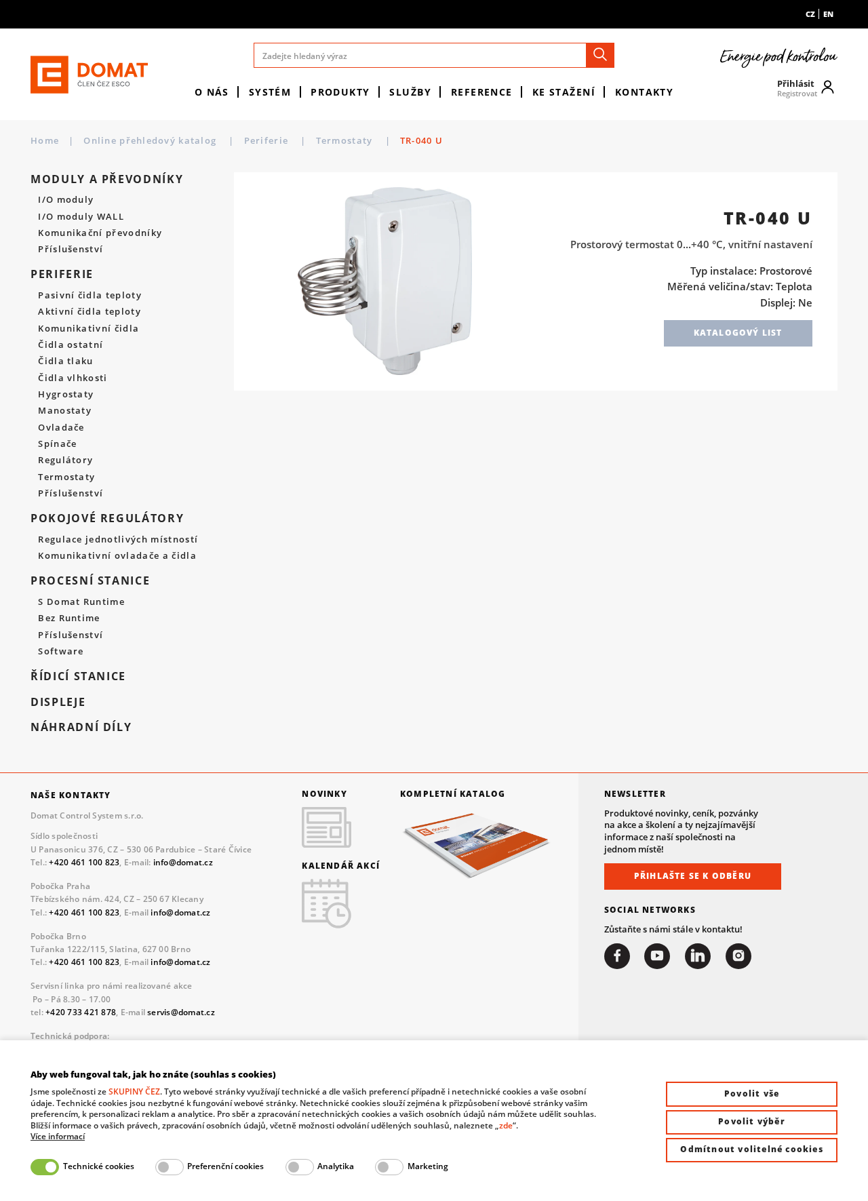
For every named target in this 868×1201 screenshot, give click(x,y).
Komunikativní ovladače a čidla (117, 556)
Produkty (340, 91)
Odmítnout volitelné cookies (751, 1149)
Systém (270, 91)
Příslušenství (70, 249)
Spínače (57, 444)
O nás (212, 91)
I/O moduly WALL (81, 217)
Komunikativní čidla (88, 328)
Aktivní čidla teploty (89, 312)
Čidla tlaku (66, 361)
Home (45, 140)
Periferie (268, 140)
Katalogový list (738, 332)
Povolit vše (751, 1093)
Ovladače (61, 427)
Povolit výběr (751, 1121)
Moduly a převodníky (107, 179)
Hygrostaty (66, 394)
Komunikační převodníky (100, 233)
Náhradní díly (81, 727)
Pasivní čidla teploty (90, 295)
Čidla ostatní (70, 345)
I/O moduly (66, 200)
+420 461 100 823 (84, 862)
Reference (482, 91)
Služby (410, 91)
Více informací (58, 1136)
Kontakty (644, 91)
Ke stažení (563, 91)
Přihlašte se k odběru (692, 876)
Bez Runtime (69, 618)
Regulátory (65, 460)
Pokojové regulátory (107, 518)
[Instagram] (738, 956)
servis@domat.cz (181, 1012)
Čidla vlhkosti (73, 378)
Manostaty (65, 411)
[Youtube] (657, 956)
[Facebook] (617, 956)
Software (61, 651)
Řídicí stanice (78, 676)
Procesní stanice (90, 580)
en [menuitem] (828, 14)
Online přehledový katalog (151, 140)
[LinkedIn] (698, 956)
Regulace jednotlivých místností (118, 539)
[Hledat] (600, 55)
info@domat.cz (183, 862)
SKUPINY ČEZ (134, 1091)
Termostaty (346, 140)
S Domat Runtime (81, 602)
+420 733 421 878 (80, 1012)
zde (506, 1125)
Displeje (58, 702)
